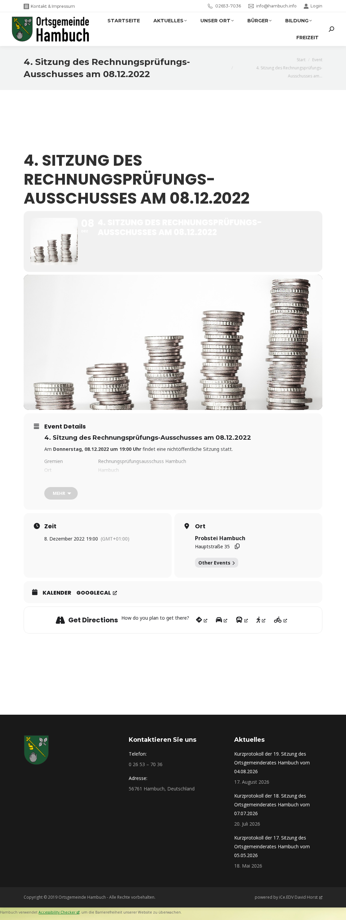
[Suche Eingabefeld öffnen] (331, 29)
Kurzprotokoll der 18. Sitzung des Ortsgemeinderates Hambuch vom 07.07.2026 (272, 804)
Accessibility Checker (57, 912)
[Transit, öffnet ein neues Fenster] (241, 620)
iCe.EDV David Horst (298, 897)
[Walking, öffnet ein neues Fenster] (261, 620)
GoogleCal (93, 593)
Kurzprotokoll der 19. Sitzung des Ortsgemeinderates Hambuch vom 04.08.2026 (272, 763)
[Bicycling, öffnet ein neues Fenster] (281, 620)
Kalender (57, 593)
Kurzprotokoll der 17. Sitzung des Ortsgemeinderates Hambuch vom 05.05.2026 (272, 846)
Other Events (214, 562)
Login (316, 5)
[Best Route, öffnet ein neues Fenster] (202, 620)
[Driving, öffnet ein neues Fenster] (222, 620)
